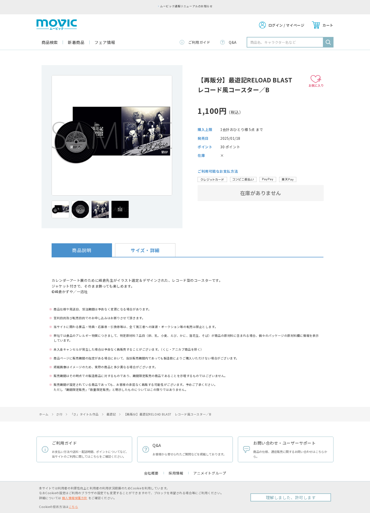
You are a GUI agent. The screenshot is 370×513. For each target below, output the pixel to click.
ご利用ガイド (199, 42)
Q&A (233, 42)
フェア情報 (104, 42)
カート (328, 25)
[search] (328, 42)
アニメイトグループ (209, 473)
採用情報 (176, 473)
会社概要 (151, 473)
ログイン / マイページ (286, 25)
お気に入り (316, 85)
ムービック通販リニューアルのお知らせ (186, 6)
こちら (73, 506)
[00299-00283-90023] (60, 209)
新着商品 (76, 42)
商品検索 (50, 42)
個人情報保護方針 (74, 498)
